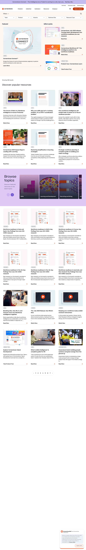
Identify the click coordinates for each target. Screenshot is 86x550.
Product (20, 17)
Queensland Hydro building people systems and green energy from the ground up (70, 329)
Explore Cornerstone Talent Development (13, 329)
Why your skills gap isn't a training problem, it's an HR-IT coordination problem (43, 90)
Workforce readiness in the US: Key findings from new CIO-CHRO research (14, 249)
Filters (5, 14)
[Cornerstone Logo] (7, 9)
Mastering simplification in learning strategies (42, 129)
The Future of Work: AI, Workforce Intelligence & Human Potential (15, 90)
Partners (64, 5)
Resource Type (70, 17)
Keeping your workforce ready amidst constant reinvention (71, 290)
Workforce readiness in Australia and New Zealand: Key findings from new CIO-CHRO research (69, 250)
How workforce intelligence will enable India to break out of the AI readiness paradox (70, 90)
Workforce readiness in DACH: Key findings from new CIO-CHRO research (41, 209)
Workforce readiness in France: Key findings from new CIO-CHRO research (70, 209)
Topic (6, 17)
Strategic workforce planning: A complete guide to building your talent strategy (69, 129)
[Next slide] (12, 194)
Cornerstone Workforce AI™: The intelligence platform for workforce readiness (63, 45)
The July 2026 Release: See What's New (40, 290)
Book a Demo (78, 9)
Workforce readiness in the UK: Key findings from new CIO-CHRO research (42, 249)
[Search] (81, 13)
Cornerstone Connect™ (8, 27)
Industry (35, 17)
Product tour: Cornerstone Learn (53, 60)
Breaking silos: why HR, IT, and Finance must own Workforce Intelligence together (14, 290)
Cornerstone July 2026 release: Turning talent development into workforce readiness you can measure (61, 27)
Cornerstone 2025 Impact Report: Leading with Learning (15, 129)
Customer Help (71, 5)
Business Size (52, 17)
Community (80, 5)
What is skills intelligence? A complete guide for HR (43, 329)
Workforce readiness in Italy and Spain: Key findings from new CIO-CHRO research (14, 209)
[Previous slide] (8, 194)
